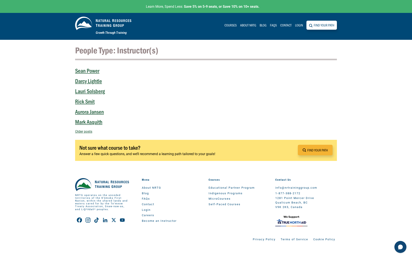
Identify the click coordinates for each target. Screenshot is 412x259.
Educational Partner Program (232, 187)
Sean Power (87, 70)
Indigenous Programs (226, 193)
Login (299, 25)
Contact (286, 25)
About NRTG (248, 25)
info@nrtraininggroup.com (296, 187)
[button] (315, 150)
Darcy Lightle (88, 81)
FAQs (273, 25)
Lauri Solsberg (90, 91)
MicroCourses (220, 198)
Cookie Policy (324, 239)
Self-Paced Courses (225, 204)
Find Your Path (324, 25)
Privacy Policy (264, 239)
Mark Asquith (88, 121)
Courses (230, 25)
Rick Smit (85, 101)
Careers (148, 215)
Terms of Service (294, 239)
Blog (263, 25)
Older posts (83, 131)
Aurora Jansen (89, 111)
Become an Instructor (159, 220)
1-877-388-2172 (287, 193)
